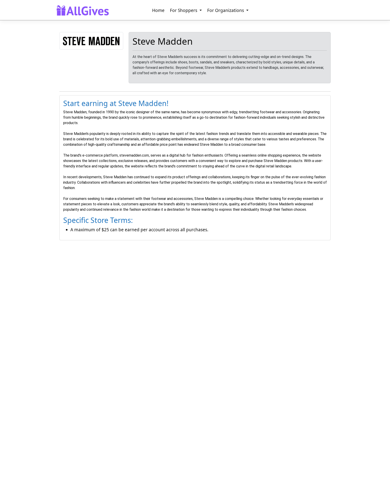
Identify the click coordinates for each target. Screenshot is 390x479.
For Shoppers (184, 10)
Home (158, 10)
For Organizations (226, 10)
